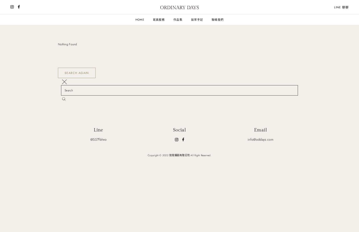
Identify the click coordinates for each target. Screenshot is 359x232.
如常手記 (197, 20)
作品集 (177, 20)
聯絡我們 (218, 20)
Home (139, 20)
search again (77, 73)
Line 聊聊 (341, 7)
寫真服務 (159, 20)
